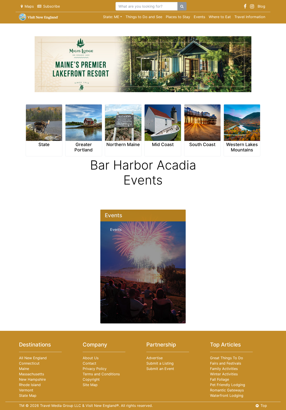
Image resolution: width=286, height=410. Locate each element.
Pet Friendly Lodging (227, 384)
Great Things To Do (226, 358)
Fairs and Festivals (225, 363)
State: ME (111, 17)
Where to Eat (220, 17)
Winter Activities (224, 374)
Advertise (154, 358)
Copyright (91, 379)
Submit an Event (160, 368)
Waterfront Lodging (226, 395)
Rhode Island (30, 384)
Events (199, 17)
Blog (261, 6)
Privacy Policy (95, 368)
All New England (33, 358)
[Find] (182, 6)
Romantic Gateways (227, 390)
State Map (27, 395)
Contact (89, 363)
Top (264, 405)
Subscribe (51, 6)
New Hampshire (32, 379)
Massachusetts (31, 374)
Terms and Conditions (101, 374)
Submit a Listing (160, 363)
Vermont (26, 390)
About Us (91, 358)
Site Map (90, 384)
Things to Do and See (144, 17)
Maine (24, 368)
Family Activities (224, 368)
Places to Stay (178, 17)
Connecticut (29, 363)
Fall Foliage (219, 379)
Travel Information (249, 17)
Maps (29, 6)
